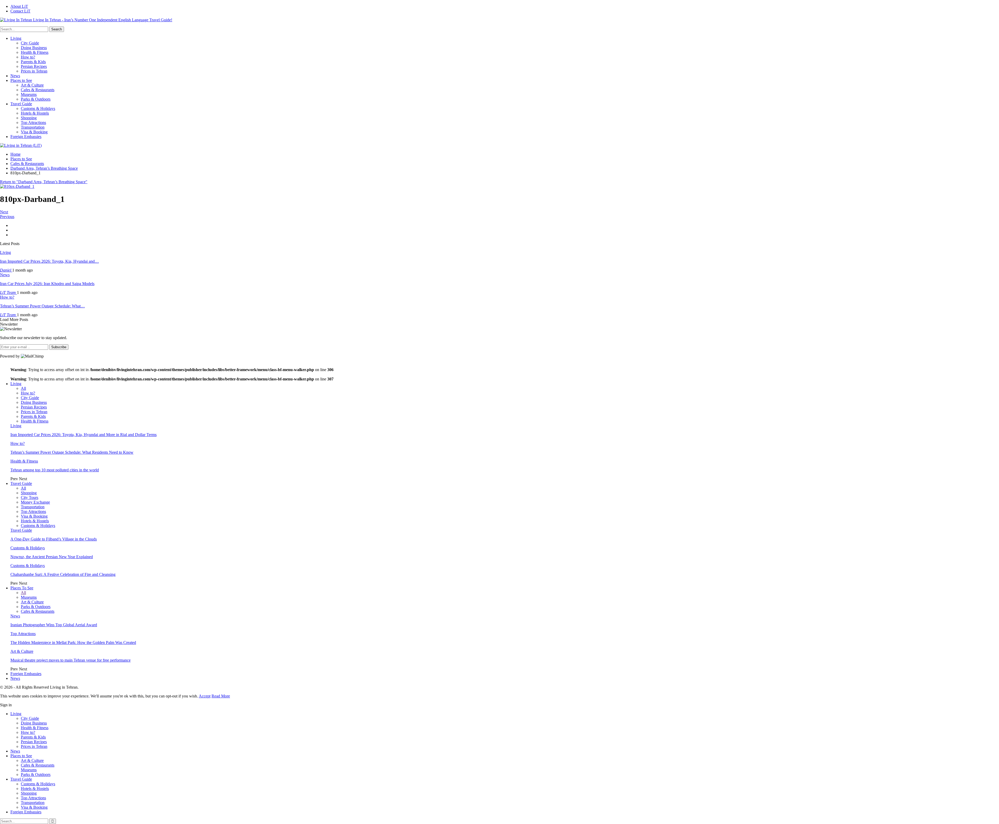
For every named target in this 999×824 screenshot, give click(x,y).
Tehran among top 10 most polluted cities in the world (54, 470)
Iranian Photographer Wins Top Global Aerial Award (53, 625)
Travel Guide (21, 104)
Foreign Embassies (25, 136)
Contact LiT (20, 11)
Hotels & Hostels (35, 113)
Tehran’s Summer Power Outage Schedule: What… (42, 306)
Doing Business (34, 47)
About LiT (19, 6)
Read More (221, 696)
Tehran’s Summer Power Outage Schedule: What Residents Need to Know (71, 452)
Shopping (29, 118)
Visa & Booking (34, 132)
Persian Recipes (34, 66)
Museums (29, 94)
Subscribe (58, 347)
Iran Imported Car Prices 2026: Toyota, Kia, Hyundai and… (49, 261)
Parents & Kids (33, 62)
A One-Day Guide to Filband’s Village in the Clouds (53, 539)
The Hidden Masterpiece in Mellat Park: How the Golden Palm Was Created (73, 642)
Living (15, 38)
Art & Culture (32, 85)
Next (4, 212)
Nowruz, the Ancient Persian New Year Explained (51, 557)
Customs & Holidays (38, 108)
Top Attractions (33, 122)
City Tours (29, 497)
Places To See (21, 588)
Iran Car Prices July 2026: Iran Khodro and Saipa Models (47, 283)
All (23, 388)
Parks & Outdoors (35, 99)
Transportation (32, 127)
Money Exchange (35, 502)
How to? (28, 57)
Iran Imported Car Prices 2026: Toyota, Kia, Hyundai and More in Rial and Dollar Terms (83, 434)
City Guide (30, 43)
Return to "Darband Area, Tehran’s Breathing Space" (43, 182)
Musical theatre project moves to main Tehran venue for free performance (70, 660)
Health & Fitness (34, 52)
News (15, 76)
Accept (204, 696)
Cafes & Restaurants (37, 90)
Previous (7, 216)
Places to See (21, 80)
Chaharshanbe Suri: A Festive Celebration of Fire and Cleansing (63, 574)
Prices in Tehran (34, 71)
